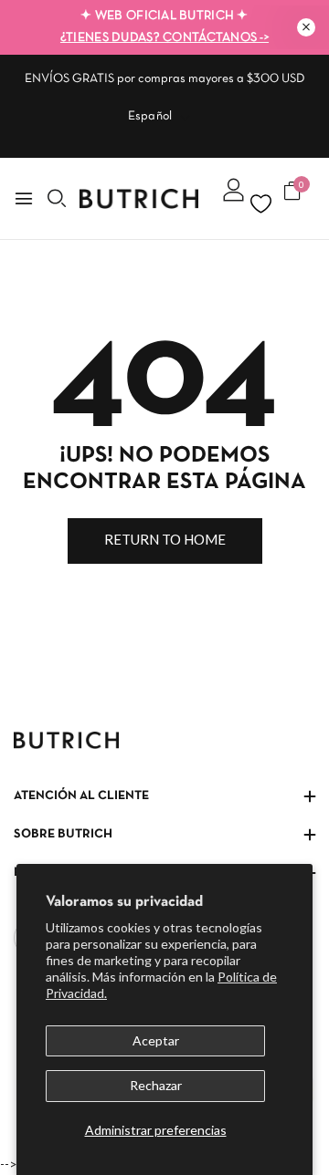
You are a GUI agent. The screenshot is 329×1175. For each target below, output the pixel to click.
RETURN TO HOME (165, 539)
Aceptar (156, 1040)
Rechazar (156, 1085)
